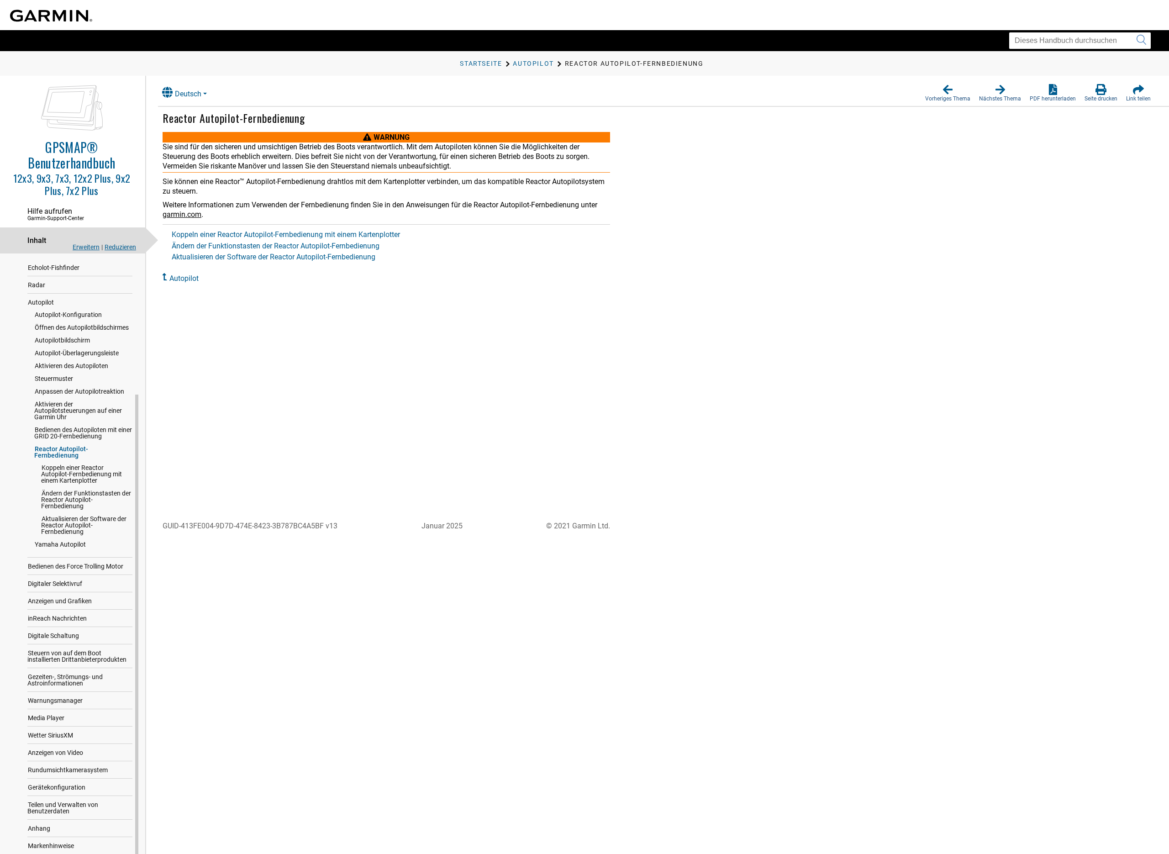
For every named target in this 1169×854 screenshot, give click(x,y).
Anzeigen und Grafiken (60, 601)
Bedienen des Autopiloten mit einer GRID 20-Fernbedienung (83, 433)
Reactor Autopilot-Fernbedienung (61, 452)
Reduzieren (120, 247)
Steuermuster (54, 378)
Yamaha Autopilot (60, 544)
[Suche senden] (1141, 40)
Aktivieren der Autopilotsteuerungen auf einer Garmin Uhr (78, 411)
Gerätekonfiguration (56, 787)
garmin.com (182, 214)
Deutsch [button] (188, 94)
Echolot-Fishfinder (53, 267)
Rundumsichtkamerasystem (68, 770)
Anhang (39, 828)
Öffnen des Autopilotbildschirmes (82, 327)
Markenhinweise (51, 845)
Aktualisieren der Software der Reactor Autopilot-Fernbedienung (83, 525)
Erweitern (86, 247)
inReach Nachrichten (57, 618)
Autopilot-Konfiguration (68, 314)
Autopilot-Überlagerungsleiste (77, 353)
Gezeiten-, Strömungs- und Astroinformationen (65, 680)
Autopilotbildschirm (62, 340)
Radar (36, 285)
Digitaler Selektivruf (55, 583)
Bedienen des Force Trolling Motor (75, 566)
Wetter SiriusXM (50, 735)
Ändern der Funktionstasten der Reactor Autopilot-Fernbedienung (86, 500)
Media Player (46, 718)
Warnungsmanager (55, 700)
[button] (947, 93)
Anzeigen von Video (55, 752)
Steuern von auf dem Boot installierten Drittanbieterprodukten (76, 656)
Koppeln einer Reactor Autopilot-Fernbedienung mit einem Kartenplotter (81, 474)
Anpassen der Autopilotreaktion (79, 391)
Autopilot (41, 302)
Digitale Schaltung (53, 635)
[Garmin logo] (51, 15)
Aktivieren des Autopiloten (71, 365)
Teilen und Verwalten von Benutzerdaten (62, 808)
